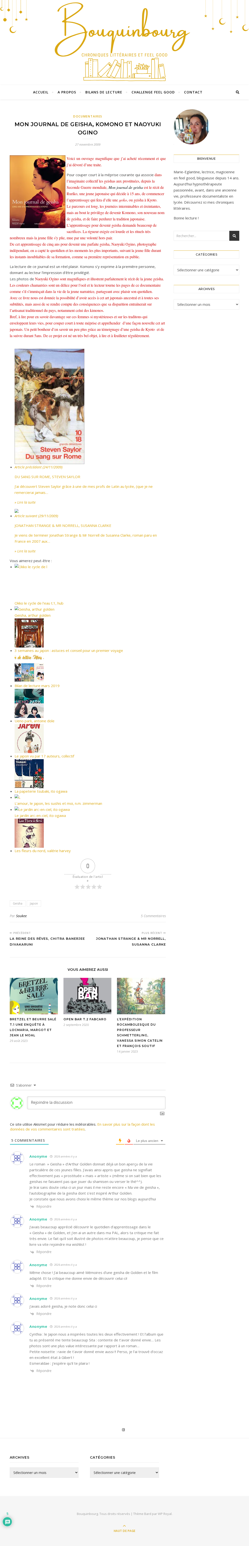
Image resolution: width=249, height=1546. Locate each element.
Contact (193, 92)
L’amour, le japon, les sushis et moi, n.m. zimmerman (58, 803)
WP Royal (165, 1514)
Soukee (21, 916)
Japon (34, 903)
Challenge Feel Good (153, 92)
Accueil (40, 92)
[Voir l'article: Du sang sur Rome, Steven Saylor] (90, 406)
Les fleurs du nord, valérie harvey (43, 850)
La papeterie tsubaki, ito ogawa (41, 791)
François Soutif (139, 1046)
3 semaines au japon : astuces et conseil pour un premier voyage (69, 650)
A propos (67, 92)
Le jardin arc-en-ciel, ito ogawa (40, 815)
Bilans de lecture (103, 92)
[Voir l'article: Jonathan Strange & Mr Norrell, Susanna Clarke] (90, 511)
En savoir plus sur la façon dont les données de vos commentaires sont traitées (82, 1126)
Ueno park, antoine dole (34, 720)
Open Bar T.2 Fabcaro (85, 1019)
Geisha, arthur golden (33, 615)
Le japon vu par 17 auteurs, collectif (44, 756)
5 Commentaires (153, 916)
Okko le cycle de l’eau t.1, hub (39, 603)
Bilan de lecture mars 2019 (37, 685)
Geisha (17, 903)
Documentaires (87, 116)
